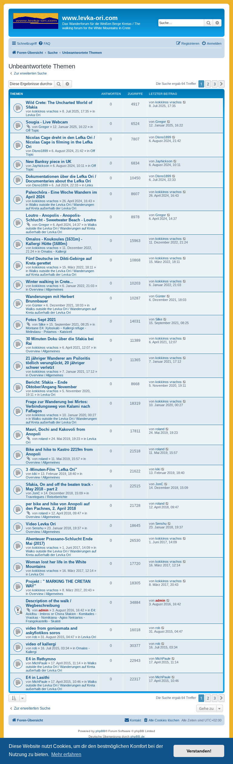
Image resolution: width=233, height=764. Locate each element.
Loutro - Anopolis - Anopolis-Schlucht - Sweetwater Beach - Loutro (61, 217)
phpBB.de (137, 736)
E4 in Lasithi (37, 677)
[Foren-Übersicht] (36, 19)
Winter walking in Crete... (49, 281)
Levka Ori (33, 115)
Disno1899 (40, 151)
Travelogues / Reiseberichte (46, 497)
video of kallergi (41, 644)
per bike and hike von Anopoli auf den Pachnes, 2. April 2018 (57, 506)
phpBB (100, 731)
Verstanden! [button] (199, 750)
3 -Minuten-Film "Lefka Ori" (51, 469)
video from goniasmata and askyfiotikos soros (51, 630)
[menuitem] (44, 43)
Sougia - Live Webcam (47, 122)
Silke (42, 324)
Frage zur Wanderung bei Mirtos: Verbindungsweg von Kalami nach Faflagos (58, 406)
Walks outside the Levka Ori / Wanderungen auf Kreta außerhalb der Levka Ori (60, 206)
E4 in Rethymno (41, 659)
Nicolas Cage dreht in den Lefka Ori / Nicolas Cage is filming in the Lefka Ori (60, 142)
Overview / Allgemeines (46, 289)
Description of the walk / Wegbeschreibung (48, 603)
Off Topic (32, 130)
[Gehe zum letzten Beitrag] (185, 102)
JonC (36, 493)
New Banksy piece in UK (48, 161)
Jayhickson (40, 166)
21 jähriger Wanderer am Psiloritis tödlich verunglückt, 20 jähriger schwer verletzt (58, 363)
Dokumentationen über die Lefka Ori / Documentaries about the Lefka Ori (61, 178)
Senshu (37, 528)
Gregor (44, 127)
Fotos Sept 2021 (41, 319)
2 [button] (208, 84)
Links (89, 185)
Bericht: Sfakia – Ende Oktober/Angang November (51, 384)
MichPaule (39, 663)
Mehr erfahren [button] (66, 754)
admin (44, 610)
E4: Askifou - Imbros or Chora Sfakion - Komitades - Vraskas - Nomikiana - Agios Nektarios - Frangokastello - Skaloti (61, 615)
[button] (221, 84)
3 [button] (215, 84)
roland (43, 439)
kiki (34, 473)
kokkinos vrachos (45, 111)
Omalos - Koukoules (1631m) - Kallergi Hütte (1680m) (54, 241)
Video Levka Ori (41, 524)
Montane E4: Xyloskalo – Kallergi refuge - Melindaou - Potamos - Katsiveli (56, 330)
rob (34, 637)
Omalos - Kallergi (53, 251)
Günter (37, 305)
